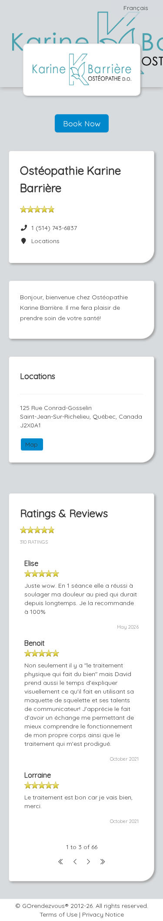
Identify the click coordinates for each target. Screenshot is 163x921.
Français (135, 8)
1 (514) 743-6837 (54, 228)
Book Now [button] (81, 123)
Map (31, 444)
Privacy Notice (103, 914)
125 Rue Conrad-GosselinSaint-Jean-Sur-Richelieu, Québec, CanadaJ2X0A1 (81, 416)
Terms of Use (58, 914)
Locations (44, 241)
